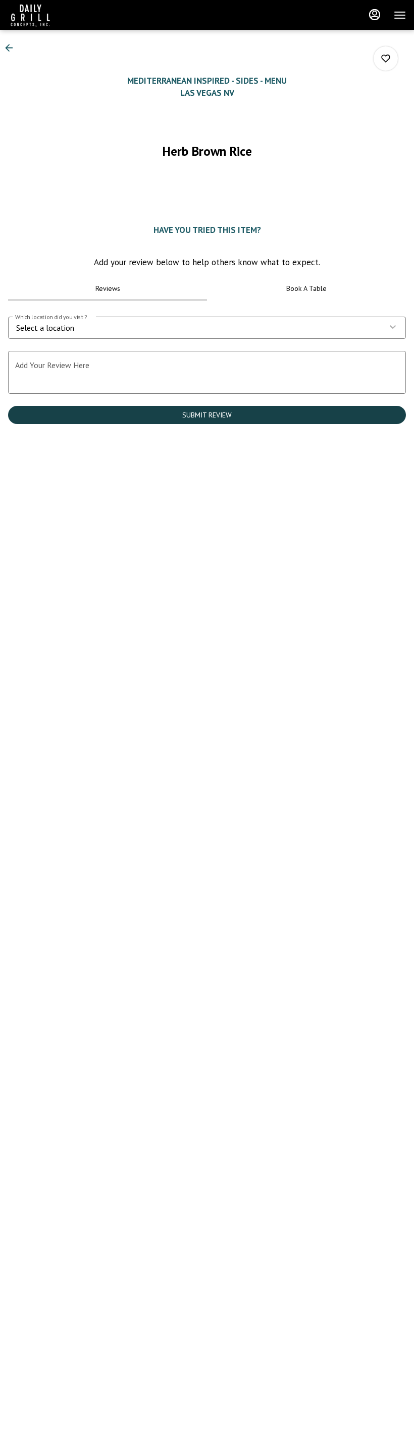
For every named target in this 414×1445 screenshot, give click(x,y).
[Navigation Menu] (400, 15)
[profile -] (375, 15)
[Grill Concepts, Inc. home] (53, 15)
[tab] (107, 288)
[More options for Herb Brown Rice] (386, 58)
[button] (12, 47)
